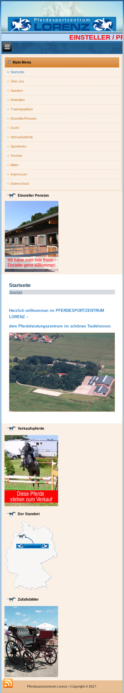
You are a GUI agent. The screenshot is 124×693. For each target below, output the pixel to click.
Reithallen (18, 100)
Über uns (17, 81)
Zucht (15, 128)
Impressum (19, 174)
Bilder (15, 165)
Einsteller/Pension (23, 118)
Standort (17, 90)
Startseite (17, 72)
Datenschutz (20, 183)
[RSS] (8, 683)
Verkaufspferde (22, 137)
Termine (16, 155)
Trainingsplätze (22, 109)
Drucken (16, 292)
